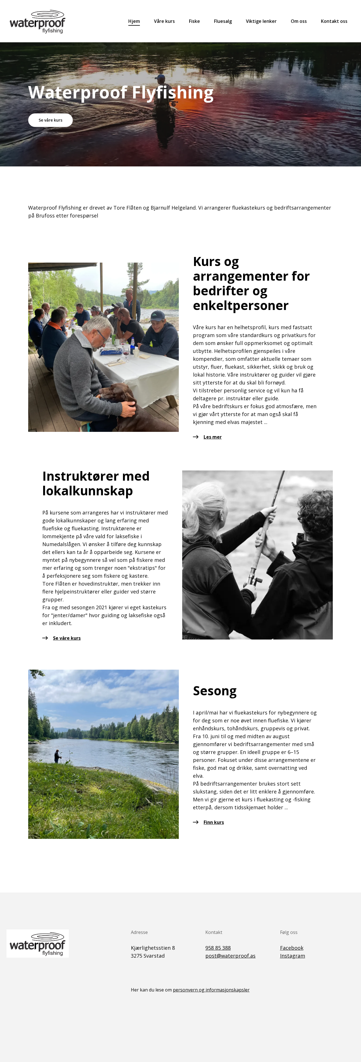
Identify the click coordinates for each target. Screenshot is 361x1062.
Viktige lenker (261, 21)
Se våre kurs (50, 120)
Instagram (292, 955)
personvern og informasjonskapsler (211, 990)
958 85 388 (218, 947)
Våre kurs (164, 21)
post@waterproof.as (230, 955)
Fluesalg (223, 21)
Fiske (194, 21)
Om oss (299, 21)
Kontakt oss (334, 21)
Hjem (134, 21)
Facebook (291, 947)
